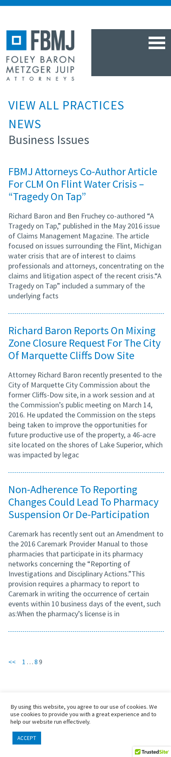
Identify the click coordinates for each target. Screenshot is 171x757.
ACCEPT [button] (26, 738)
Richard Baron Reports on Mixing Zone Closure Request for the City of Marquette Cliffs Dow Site (84, 342)
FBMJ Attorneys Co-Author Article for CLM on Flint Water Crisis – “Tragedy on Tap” (82, 183)
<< (15, 662)
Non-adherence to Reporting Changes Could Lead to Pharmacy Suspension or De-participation (83, 501)
